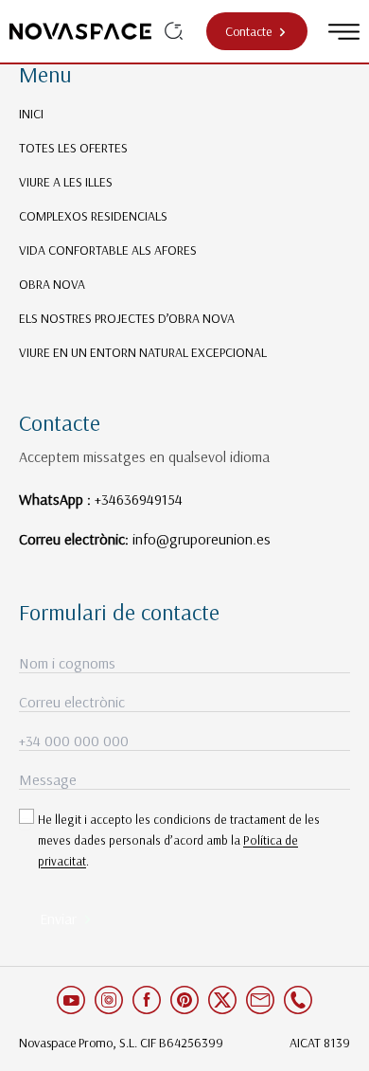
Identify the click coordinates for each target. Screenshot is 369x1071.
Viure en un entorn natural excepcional (143, 352)
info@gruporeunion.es (201, 538)
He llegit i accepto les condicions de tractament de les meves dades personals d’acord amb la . (179, 840)
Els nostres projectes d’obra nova (127, 318)
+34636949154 (139, 499)
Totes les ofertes (73, 147)
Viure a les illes (66, 181)
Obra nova (52, 284)
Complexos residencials (93, 215)
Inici (31, 113)
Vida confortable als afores (108, 250)
